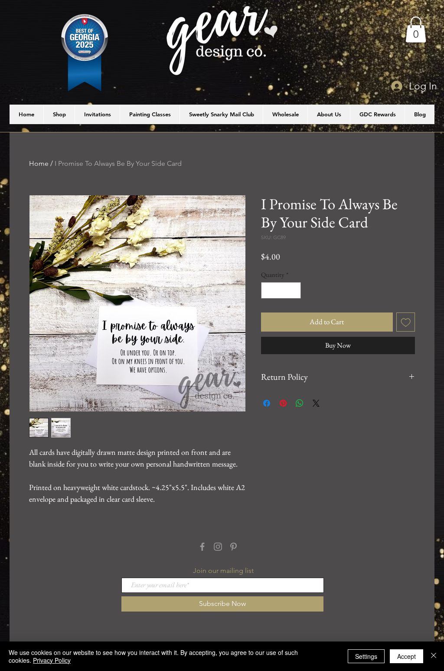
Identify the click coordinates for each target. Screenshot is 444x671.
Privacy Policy (52, 660)
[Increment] (294, 291)
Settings (366, 656)
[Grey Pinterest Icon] (233, 546)
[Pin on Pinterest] (283, 403)
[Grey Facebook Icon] (202, 546)
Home (39, 163)
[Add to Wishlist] (405, 322)
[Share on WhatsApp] (299, 403)
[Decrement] (268, 291)
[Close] (433, 656)
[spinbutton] (281, 291)
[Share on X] (316, 403)
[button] (416, 29)
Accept (406, 656)
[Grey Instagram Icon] (217, 546)
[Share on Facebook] (266, 403)
